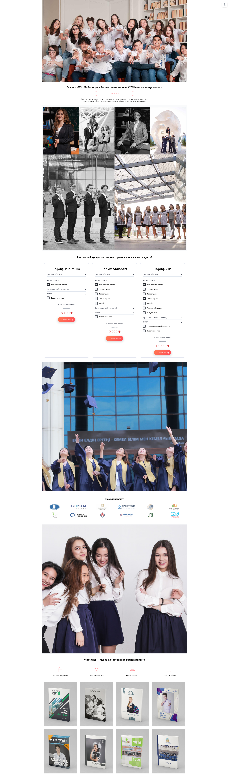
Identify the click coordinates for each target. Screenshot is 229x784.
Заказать (115, 93)
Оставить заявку (66, 319)
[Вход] (224, 4)
